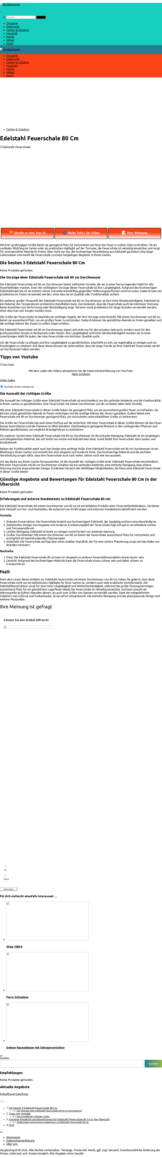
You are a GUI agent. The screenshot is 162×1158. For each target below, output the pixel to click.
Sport (9, 43)
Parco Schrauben (17, 997)
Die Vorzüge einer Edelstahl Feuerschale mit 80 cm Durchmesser (49, 1110)
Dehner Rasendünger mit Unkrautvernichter (35, 1047)
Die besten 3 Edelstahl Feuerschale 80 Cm (33, 1108)
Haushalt (12, 33)
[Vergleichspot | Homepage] (10, 4)
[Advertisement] (81, 102)
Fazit (11, 1125)
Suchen (4, 1058)
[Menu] (1, 11)
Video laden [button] (7, 380)
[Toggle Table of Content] (2, 1101)
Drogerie (12, 23)
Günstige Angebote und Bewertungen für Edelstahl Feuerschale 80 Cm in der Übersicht (59, 1119)
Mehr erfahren (81, 374)
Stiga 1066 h (14, 946)
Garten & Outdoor (17, 30)
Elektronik (12, 26)
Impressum (13, 1137)
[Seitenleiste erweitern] (1, 1055)
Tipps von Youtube (20, 1113)
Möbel (10, 40)
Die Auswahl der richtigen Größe (33, 1116)
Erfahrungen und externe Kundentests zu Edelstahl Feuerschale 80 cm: (53, 1122)
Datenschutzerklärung (20, 1140)
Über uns (12, 1143)
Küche (10, 36)
